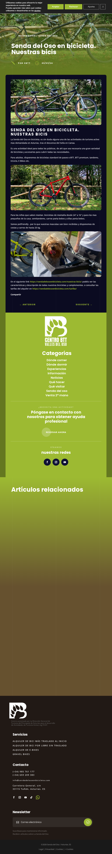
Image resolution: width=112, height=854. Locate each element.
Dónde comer (57, 360)
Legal (41, 849)
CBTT (21, 535)
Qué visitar (57, 386)
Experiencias (56, 369)
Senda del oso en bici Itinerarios (43, 530)
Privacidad (49, 849)
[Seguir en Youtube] (64, 462)
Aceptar (55, 6)
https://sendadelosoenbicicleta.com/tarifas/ (54, 288)
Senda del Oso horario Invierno (42, 674)
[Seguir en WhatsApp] (37, 797)
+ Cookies (69, 849)
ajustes (37, 10)
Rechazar (73, 6)
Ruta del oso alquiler (33, 626)
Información (27, 35)
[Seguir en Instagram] (56, 462)
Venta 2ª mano (57, 395)
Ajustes (91, 6)
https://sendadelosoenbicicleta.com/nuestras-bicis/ (55, 281)
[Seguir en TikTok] (31, 797)
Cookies (59, 849)
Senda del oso (48, 35)
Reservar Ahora (56, 432)
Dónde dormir (57, 364)
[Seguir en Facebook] (47, 462)
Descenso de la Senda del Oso (41, 578)
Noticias (57, 378)
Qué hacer (57, 382)
